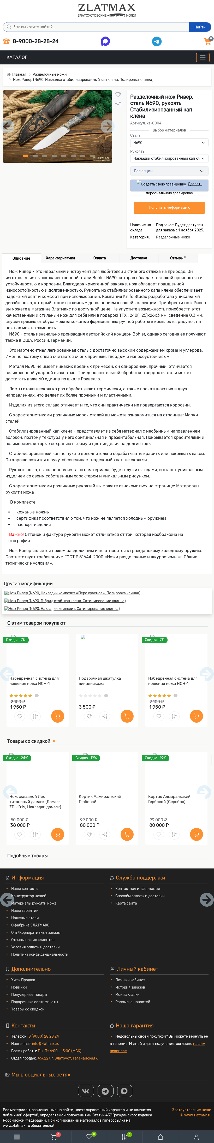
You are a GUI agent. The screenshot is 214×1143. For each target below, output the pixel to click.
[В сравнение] (118, 103)
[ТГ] (106, 1091)
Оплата (99, 258)
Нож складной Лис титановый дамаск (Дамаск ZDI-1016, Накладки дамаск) (35, 801)
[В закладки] (118, 94)
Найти (200, 27)
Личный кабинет (130, 980)
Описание (21, 258)
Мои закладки (127, 994)
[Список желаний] (89, 1136)
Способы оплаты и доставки (140, 896)
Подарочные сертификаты (34, 1002)
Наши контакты (24, 889)
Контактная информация (137, 889)
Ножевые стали (25, 918)
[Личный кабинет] (196, 1137)
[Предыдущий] (10, 792)
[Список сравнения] (125, 1137)
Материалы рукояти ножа (34, 903)
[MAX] (124, 1091)
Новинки (19, 987)
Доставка (138, 258)
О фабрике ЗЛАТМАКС (30, 925)
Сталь (135, 135)
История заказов (130, 987)
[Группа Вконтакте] (86, 1091)
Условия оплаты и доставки (35, 947)
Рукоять (137, 151)
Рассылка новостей (132, 1002)
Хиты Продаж (23, 980)
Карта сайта (126, 903)
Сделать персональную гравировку (174, 187)
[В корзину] (57, 716)
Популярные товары (29, 994)
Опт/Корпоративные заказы (36, 932)
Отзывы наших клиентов (33, 940)
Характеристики (60, 258)
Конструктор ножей (28, 896)
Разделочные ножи (173, 237)
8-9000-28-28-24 (34, 41)
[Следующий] (204, 792)
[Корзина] (53, 1137)
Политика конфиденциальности (39, 954)
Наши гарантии (25, 910)
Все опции (143, 171)
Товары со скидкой (28, 1009)
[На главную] (160, 1137)
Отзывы (178, 257)
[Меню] (202, 57)
